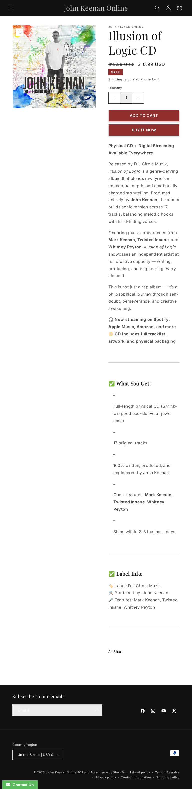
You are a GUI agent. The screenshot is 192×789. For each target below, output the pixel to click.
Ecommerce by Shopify (108, 772)
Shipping (115, 79)
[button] (10, 7)
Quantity (115, 88)
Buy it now (144, 130)
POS (81, 772)
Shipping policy (168, 777)
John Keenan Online (61, 772)
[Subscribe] (96, 710)
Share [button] (119, 651)
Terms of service (167, 772)
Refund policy (140, 772)
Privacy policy (106, 777)
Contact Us (22, 785)
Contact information (136, 777)
